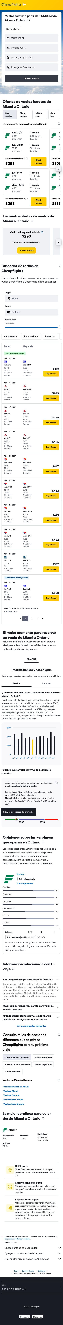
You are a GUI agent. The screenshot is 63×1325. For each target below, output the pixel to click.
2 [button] (31, 618)
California (41, 1271)
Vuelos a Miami (10, 1091)
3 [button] (37, 618)
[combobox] (13, 29)
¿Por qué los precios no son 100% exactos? (27, 1258)
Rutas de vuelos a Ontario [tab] (17, 1064)
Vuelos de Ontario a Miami (16, 1086)
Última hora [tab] (39, 114)
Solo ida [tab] (52, 114)
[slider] (59, 327)
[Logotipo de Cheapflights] (11, 4)
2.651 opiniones (25, 883)
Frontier (20, 874)
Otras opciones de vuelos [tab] (17, 1057)
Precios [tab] (16, 683)
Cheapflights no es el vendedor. (21, 1247)
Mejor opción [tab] (23, 114)
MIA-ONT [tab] (31, 659)
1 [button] (25, 618)
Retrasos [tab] (46, 683)
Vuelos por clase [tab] (12, 1071)
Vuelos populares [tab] (43, 1064)
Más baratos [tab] (8, 114)
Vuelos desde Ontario (13, 1104)
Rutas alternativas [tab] (43, 1057)
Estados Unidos (28, 1271)
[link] (26, 250)
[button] (28, 20)
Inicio (16, 1271)
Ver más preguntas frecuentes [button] (31, 1026)
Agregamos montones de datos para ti (24, 1253)
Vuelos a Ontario (11, 1095)
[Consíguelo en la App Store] (37, 1317)
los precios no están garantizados (17, 1239)
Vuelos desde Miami (13, 1099)
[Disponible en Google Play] (24, 1317)
